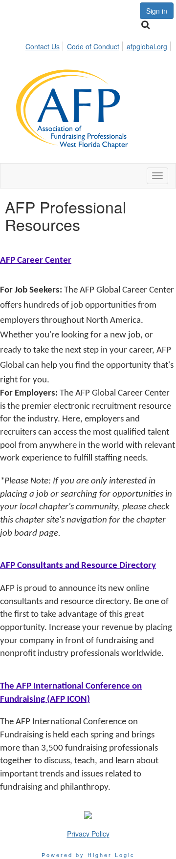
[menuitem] (45, 45)
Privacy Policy (88, 833)
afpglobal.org (147, 46)
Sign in (156, 11)
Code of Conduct (93, 46)
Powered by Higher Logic (88, 855)
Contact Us (42, 46)
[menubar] (99, 45)
